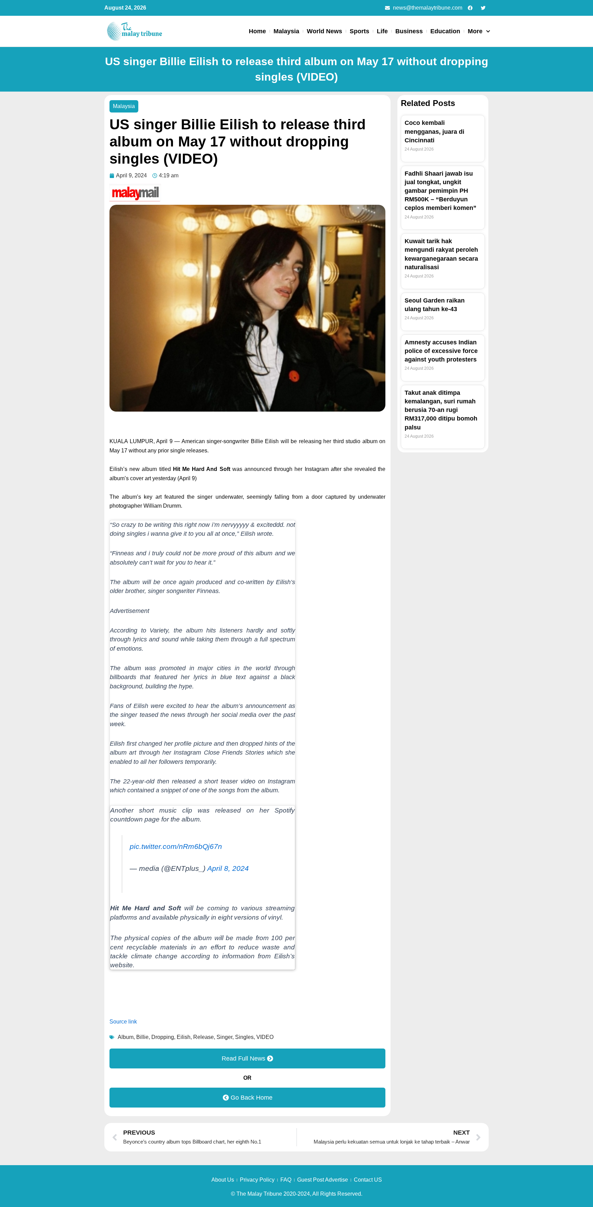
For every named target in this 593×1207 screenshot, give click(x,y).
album (125, 1037)
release (203, 1037)
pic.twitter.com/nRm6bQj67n (176, 846)
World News (324, 31)
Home (257, 31)
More (475, 31)
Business (409, 31)
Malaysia (286, 31)
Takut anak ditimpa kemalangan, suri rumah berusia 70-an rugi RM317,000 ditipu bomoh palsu (441, 410)
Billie (142, 1037)
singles (244, 1037)
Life (382, 31)
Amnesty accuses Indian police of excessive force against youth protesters (441, 351)
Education (445, 31)
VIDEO (265, 1037)
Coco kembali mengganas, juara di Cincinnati (434, 131)
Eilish (183, 1037)
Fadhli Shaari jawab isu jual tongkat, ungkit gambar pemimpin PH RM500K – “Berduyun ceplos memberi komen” (440, 191)
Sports (359, 31)
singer (224, 1037)
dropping (162, 1037)
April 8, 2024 (228, 868)
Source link (123, 1022)
